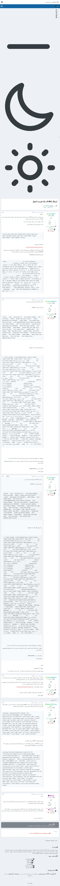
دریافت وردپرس (29, 867)
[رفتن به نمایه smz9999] (55, 206)
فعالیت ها (29, 864)
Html (45, 207)
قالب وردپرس (44, 874)
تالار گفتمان (29, 860)
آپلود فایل (29, 862)
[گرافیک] (28, 16)
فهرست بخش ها (29, 865)
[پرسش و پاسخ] (28, 13)
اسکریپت (52, 874)
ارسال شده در (37, 212)
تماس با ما (30, 883)
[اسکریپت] (28, 11)
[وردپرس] (28, 14)
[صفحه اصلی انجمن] (28, 10)
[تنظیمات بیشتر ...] (3, 212)
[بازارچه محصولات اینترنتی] (28, 17)
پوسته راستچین (13, 874)
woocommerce (30, 875)
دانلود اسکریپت (29, 859)
